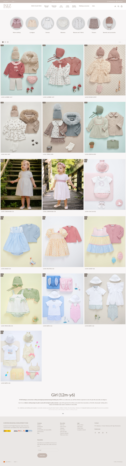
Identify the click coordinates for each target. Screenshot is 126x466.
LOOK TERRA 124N (48, 154)
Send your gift (63, 431)
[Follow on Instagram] (103, 432)
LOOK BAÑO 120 (5, 383)
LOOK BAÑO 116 (47, 326)
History (39, 424)
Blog (38, 433)
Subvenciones (40, 431)
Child (67, 6)
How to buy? (63, 426)
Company (39, 423)
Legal (78, 423)
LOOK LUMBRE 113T (48, 97)
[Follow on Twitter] (99, 432)
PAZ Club (62, 424)
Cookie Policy (80, 428)
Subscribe (42, 455)
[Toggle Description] (63, 414)
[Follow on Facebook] (95, 432)
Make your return (64, 434)
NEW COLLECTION (36, 6)
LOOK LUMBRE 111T (6, 97)
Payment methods (64, 433)
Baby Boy (54, 6)
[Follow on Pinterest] (106, 432)
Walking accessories (84, 6)
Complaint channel (81, 429)
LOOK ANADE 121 (6, 268)
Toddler (74, 6)
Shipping (62, 428)
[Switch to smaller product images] (5, 42)
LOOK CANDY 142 (90, 268)
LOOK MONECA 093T (90, 97)
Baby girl (46, 6)
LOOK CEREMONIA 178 (49, 211)
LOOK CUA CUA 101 (90, 211)
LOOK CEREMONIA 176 (7, 211)
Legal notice (80, 426)
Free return (62, 429)
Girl (61, 6)
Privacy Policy (80, 424)
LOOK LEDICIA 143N (90, 154)
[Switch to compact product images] (7, 42)
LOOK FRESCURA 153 (7, 326)
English (13, 1)
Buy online (62, 423)
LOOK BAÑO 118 (89, 326)
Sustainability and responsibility (44, 429)
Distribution (40, 426)
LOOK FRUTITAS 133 (48, 268)
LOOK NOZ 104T (5, 154)
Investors (39, 428)
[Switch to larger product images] (3, 42)
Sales (93, 6)
